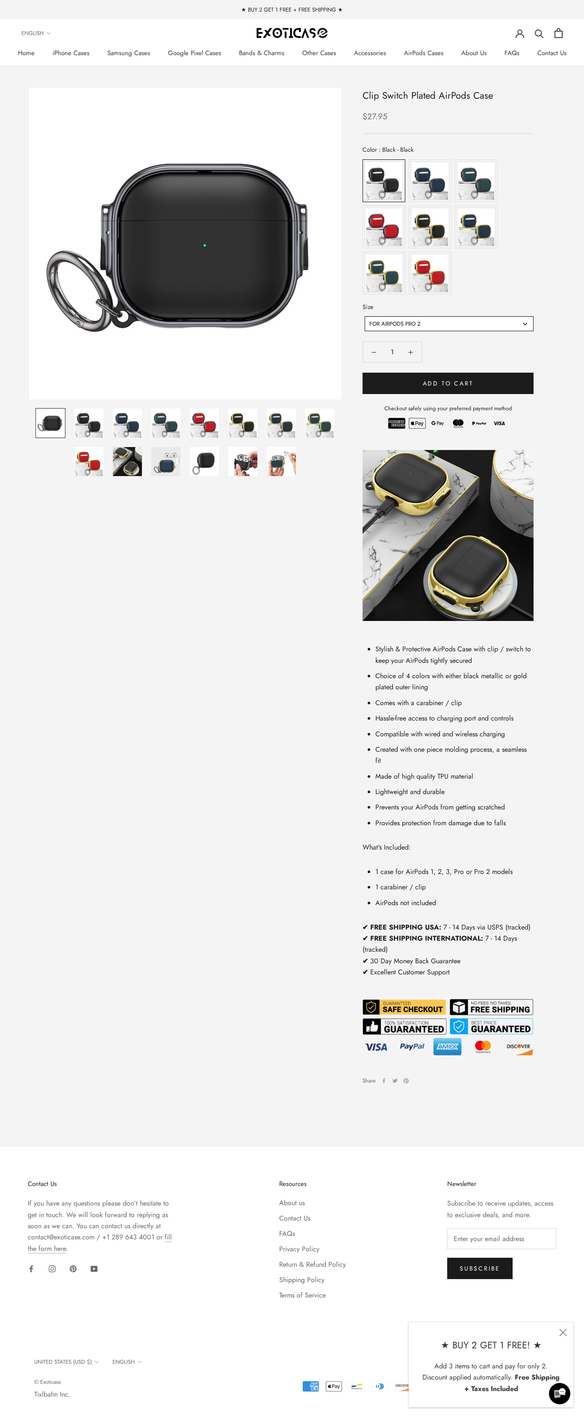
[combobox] (449, 324)
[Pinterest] (406, 1080)
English (32, 33)
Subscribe (480, 1268)
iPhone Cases (71, 53)
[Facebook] (383, 1080)
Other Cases (319, 53)
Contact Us (551, 53)
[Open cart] (559, 33)
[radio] (384, 180)
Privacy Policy (299, 1249)
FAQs (511, 53)
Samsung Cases (128, 53)
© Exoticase (47, 1382)
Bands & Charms (261, 53)
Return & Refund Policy (312, 1264)
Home (26, 53)
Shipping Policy (301, 1280)
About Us (474, 53)
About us (292, 1203)
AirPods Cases (423, 53)
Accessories (370, 53)
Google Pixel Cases (194, 53)
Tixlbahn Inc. (52, 1394)
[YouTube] (94, 1268)
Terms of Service (302, 1295)
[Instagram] (52, 1268)
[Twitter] (395, 1080)
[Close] (563, 1332)
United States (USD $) (63, 1362)
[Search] (539, 33)
